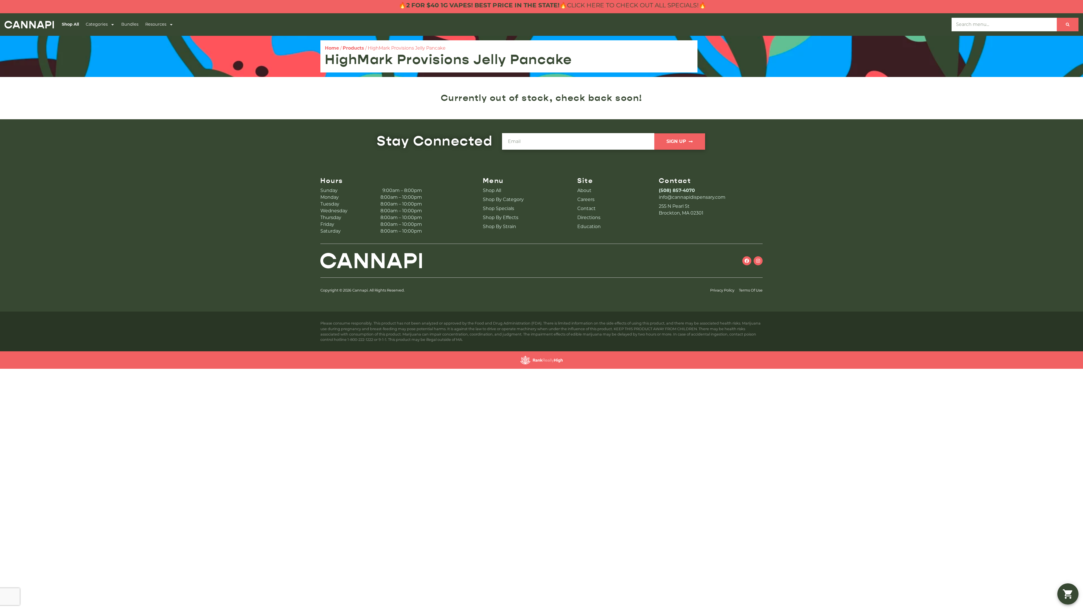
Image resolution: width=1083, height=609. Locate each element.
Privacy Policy (722, 290)
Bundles (129, 24)
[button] (1067, 593)
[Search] (1067, 24)
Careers (586, 199)
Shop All (70, 24)
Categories (97, 24)
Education (589, 226)
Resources (155, 24)
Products (353, 48)
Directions (588, 217)
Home (332, 48)
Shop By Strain (499, 226)
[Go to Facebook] (746, 260)
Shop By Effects (500, 217)
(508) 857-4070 (677, 190)
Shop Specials (498, 208)
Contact (586, 208)
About (584, 190)
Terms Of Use (751, 290)
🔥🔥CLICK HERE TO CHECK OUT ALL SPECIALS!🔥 (523, 5)
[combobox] (1004, 24)
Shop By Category (503, 199)
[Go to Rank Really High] (541, 360)
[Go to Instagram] (758, 260)
